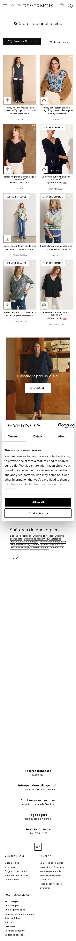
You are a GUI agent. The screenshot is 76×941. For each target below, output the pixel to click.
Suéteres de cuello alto (42, 544)
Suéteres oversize (20, 544)
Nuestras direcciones (50, 875)
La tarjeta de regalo (15, 930)
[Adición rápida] (7, 100)
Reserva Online (12, 918)
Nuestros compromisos (51, 871)
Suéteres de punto (39, 547)
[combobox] (38, 847)
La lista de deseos (14, 934)
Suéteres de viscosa (43, 535)
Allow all (38, 502)
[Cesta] (61, 6)
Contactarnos (12, 879)
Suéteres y (56, 550)
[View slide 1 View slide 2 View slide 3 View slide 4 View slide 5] (56, 149)
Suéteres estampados (27, 550)
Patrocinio (10, 922)
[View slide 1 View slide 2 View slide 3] (19, 218)
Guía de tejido (12, 901)
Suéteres (44, 550)
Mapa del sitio (12, 862)
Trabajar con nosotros (51, 883)
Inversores (45, 888)
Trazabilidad (11, 926)
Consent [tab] (13, 436)
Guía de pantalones (15, 909)
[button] (12, 6)
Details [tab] (38, 436)
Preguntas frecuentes (16, 871)
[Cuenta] (70, 6)
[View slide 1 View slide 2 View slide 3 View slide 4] (19, 80)
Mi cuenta (10, 867)
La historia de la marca (51, 862)
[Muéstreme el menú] (5, 6)
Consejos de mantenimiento (19, 914)
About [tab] (62, 436)
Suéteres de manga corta (53, 541)
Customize (35, 513)
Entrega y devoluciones (16, 875)
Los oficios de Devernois (52, 867)
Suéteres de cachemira (36, 538)
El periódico (45, 879)
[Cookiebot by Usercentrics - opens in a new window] (58, 425)
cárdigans (15, 553)
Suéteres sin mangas (27, 541)
